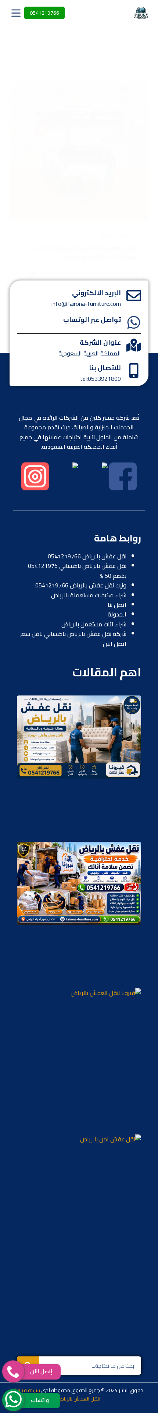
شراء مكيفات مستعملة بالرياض (88, 595)
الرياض (126, 234)
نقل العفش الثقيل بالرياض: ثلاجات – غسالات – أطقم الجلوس (82, 252)
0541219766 (44, 13)
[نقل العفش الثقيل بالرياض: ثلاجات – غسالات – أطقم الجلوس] (79, 150)
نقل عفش (108, 234)
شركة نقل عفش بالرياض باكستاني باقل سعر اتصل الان (73, 638)
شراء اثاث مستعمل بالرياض (93, 624)
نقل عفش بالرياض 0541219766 (87, 556)
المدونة (117, 614)
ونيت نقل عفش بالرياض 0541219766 (80, 585)
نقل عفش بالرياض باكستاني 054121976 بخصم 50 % (77, 570)
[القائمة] (16, 13)
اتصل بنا (117, 604)
